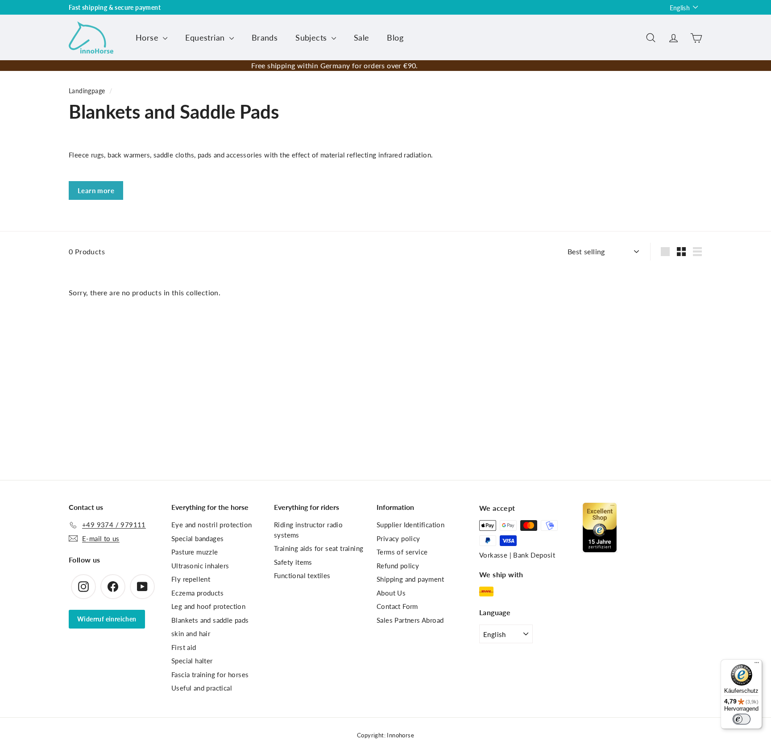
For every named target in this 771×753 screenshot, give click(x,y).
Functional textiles (302, 575)
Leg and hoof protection (208, 606)
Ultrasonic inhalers (200, 566)
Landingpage (87, 91)
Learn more (96, 190)
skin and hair (190, 633)
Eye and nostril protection (211, 525)
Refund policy (398, 566)
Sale (361, 37)
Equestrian (206, 37)
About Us (391, 593)
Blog (395, 37)
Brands (265, 37)
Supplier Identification (410, 525)
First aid (183, 647)
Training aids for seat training (318, 548)
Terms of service (402, 552)
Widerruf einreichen (107, 619)
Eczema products (197, 593)
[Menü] (756, 664)
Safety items (293, 562)
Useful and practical (201, 688)
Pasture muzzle (194, 552)
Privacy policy (398, 538)
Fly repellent (190, 579)
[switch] (741, 719)
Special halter (192, 661)
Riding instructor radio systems (308, 530)
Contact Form (397, 606)
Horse (148, 37)
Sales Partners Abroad (410, 620)
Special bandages (197, 538)
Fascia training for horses (210, 674)
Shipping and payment (410, 579)
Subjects (312, 37)
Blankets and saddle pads (210, 620)
